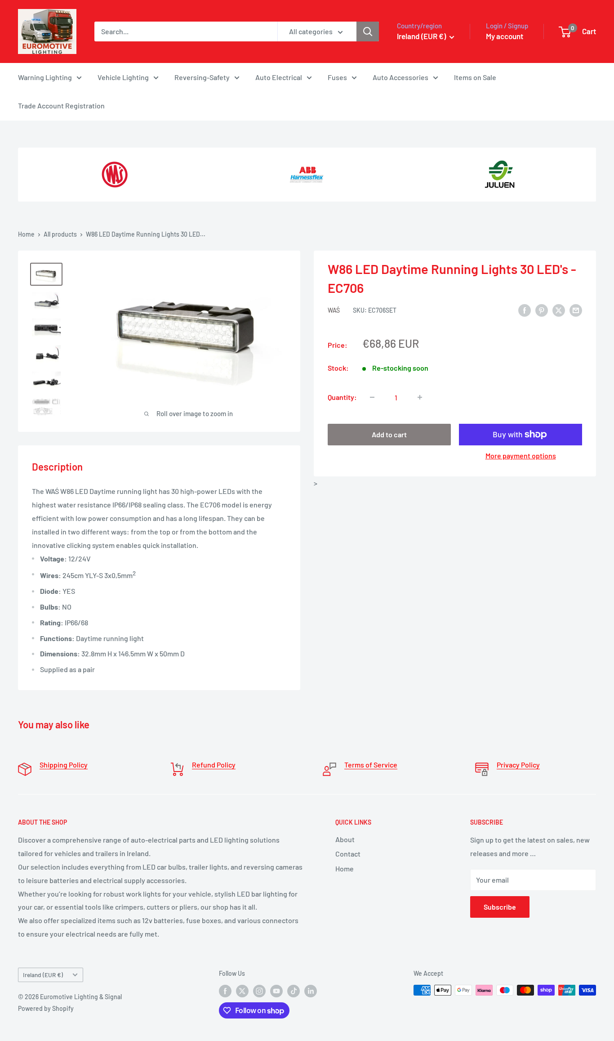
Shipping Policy (64, 764)
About (345, 839)
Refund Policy (214, 764)
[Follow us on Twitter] (242, 991)
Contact (347, 853)
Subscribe (500, 906)
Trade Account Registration (61, 105)
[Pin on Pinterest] (541, 310)
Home (26, 234)
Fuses (337, 77)
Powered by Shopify (46, 1008)
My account (504, 35)
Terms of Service (370, 764)
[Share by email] (576, 310)
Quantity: (342, 397)
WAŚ (334, 310)
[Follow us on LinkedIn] (310, 991)
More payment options (520, 455)
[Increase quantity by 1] (419, 397)
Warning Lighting (45, 77)
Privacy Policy (518, 764)
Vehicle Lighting (123, 77)
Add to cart (389, 434)
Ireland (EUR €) (43, 974)
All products (60, 234)
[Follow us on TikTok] (293, 991)
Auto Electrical (278, 77)
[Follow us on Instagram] (259, 991)
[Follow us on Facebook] (225, 991)
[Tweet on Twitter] (558, 310)
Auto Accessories (400, 77)
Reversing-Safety (202, 77)
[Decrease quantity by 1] (372, 397)
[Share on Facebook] (524, 310)
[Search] (367, 31)
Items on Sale (475, 77)
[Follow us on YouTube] (276, 991)
